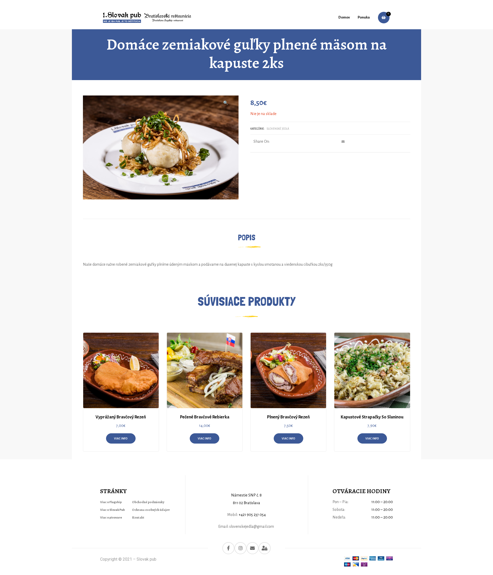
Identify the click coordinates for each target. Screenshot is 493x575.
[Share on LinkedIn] (323, 141)
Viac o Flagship (111, 502)
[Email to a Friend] (342, 141)
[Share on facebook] (313, 141)
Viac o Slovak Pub (112, 510)
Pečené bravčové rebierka (204, 417)
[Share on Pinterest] (337, 141)
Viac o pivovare (111, 517)
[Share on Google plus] (332, 141)
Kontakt (138, 517)
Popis (246, 237)
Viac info (121, 438)
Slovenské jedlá (278, 128)
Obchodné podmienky (148, 502)
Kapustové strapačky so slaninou (372, 417)
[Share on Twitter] (318, 141)
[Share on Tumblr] (328, 141)
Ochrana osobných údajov (151, 509)
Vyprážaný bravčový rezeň (121, 417)
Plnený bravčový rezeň (288, 417)
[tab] (246, 238)
